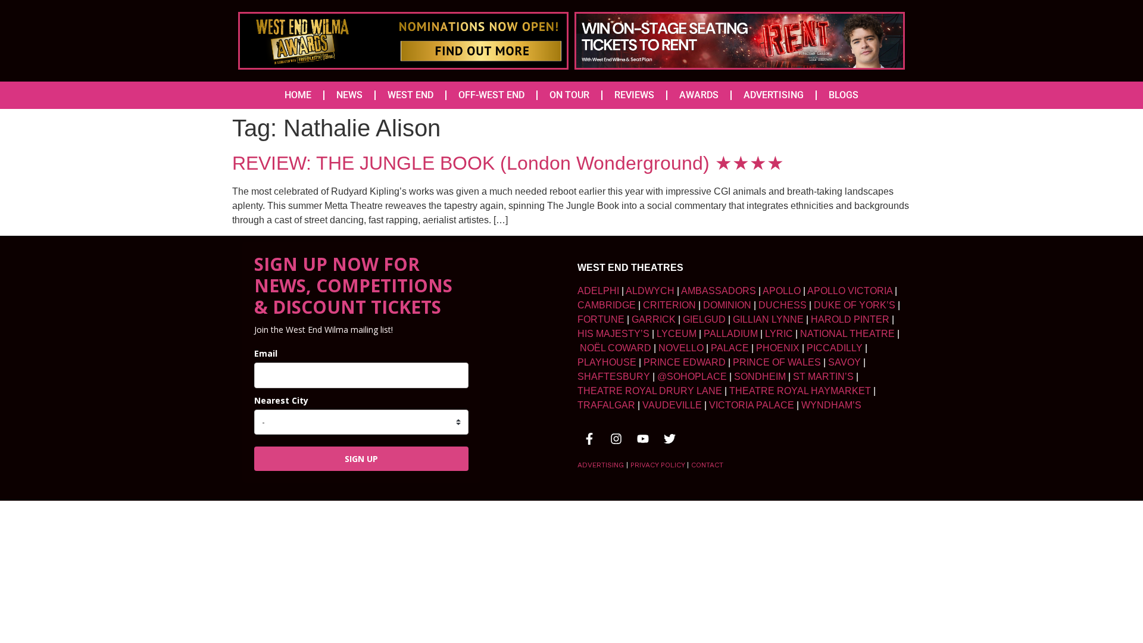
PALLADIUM (731, 334)
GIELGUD (704, 319)
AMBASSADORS (718, 291)
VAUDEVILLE (672, 405)
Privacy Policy (657, 465)
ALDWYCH (650, 291)
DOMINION (727, 305)
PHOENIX (778, 348)
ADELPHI (598, 291)
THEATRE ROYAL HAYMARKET (800, 391)
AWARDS (699, 95)
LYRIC (779, 334)
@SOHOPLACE (692, 377)
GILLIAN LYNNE (768, 319)
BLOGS (843, 95)
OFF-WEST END (491, 95)
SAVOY (844, 362)
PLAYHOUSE (606, 362)
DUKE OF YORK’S (854, 305)
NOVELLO (681, 348)
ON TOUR (569, 95)
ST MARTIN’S (823, 377)
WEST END (410, 95)
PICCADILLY (835, 348)
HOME (298, 95)
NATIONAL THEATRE (847, 334)
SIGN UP (361, 458)
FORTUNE (600, 319)
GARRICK (654, 319)
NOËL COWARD (615, 348)
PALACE (730, 348)
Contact (707, 465)
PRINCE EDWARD (685, 362)
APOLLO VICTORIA (849, 291)
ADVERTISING (774, 95)
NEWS (349, 95)
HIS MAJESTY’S (613, 334)
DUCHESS (782, 305)
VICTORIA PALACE (751, 405)
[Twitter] (670, 439)
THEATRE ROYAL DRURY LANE (649, 391)
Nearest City (281, 400)
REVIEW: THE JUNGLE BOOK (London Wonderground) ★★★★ (508, 163)
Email (265, 353)
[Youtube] (643, 439)
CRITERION (669, 305)
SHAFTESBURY (613, 377)
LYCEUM (677, 334)
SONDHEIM (760, 377)
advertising (600, 465)
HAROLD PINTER (850, 319)
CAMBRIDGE (606, 305)
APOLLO (782, 291)
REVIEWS (634, 95)
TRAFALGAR (606, 405)
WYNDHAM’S (831, 405)
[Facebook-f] (589, 439)
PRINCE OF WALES (777, 362)
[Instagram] (616, 439)
